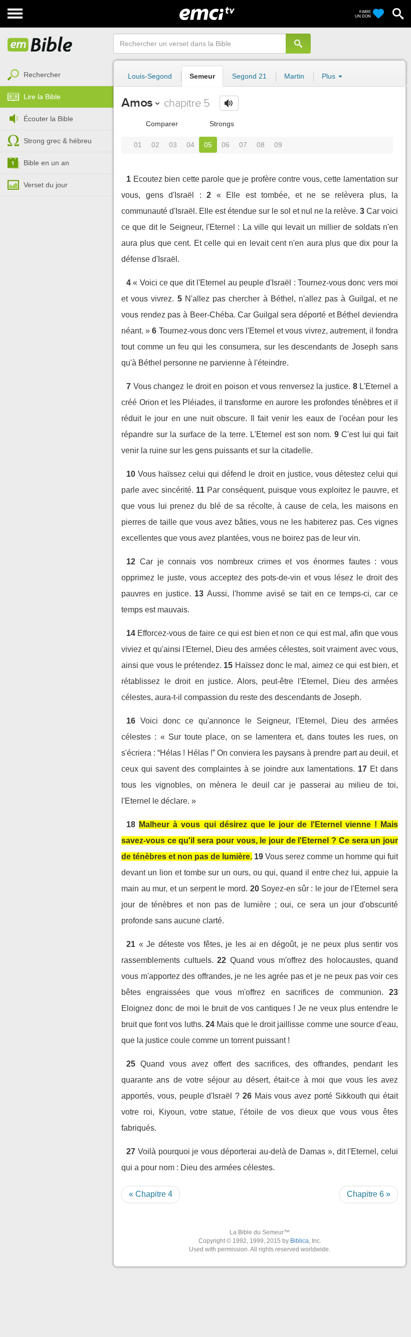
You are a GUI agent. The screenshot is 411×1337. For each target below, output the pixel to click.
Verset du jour (46, 185)
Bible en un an (46, 163)
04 (190, 145)
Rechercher (42, 75)
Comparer (161, 124)
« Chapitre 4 (150, 1194)
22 (221, 960)
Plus (329, 76)
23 (393, 992)
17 (362, 769)
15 (228, 665)
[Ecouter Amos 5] (229, 103)
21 (130, 944)
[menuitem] (56, 75)
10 (130, 474)
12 (130, 561)
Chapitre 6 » (368, 1194)
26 (247, 1096)
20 (254, 888)
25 (130, 1064)
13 (198, 593)
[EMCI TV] (207, 12)
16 (130, 721)
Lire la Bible (42, 97)
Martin (294, 76)
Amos (137, 102)
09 (278, 145)
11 (200, 490)
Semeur (202, 76)
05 (208, 145)
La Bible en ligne (40, 45)
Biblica (299, 1240)
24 (210, 1024)
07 (243, 145)
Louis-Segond (150, 76)
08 (261, 145)
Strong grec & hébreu (58, 141)
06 (226, 145)
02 (155, 145)
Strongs (221, 124)
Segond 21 (249, 76)
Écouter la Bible (48, 119)
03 (173, 145)
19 (258, 856)
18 (130, 824)
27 (130, 1151)
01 (138, 145)
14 (130, 633)
